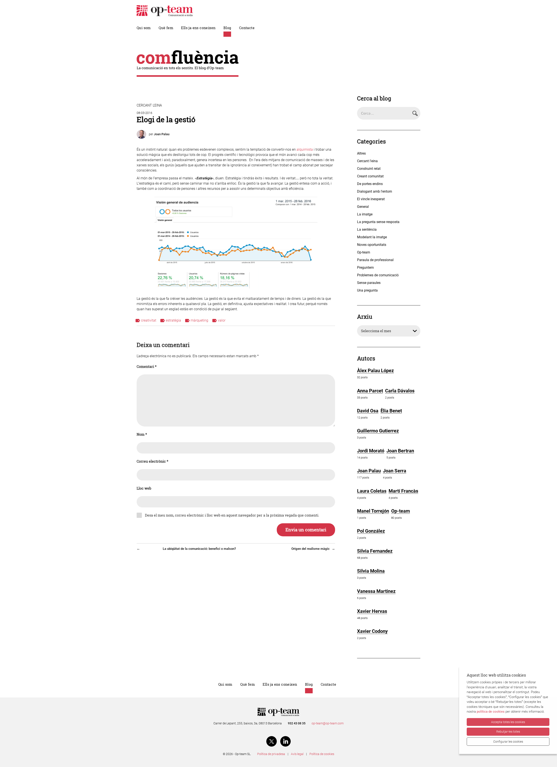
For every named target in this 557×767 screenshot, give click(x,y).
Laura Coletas (371, 491)
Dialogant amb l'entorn (374, 191)
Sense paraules (369, 283)
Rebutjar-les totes (508, 731)
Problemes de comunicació (378, 275)
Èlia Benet (391, 411)
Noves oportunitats (371, 245)
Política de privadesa (271, 754)
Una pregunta (367, 290)
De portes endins (370, 184)
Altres (361, 153)
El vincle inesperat (371, 199)
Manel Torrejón (373, 511)
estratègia (173, 320)
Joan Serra (394, 471)
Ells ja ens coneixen (198, 27)
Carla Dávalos (399, 391)
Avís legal (297, 754)
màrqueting (199, 320)
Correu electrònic (152, 461)
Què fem (166, 27)
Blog (227, 27)
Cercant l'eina (149, 105)
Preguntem (365, 267)
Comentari (146, 366)
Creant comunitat (370, 176)
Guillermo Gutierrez (378, 431)
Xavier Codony (372, 631)
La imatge (364, 214)
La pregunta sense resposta (378, 222)
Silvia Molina (371, 571)
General (363, 207)
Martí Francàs (403, 491)
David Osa (367, 411)
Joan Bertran (400, 451)
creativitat (148, 320)
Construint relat (369, 169)
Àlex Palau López (375, 370)
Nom (142, 434)
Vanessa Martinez (376, 591)
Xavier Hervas (372, 611)
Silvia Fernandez (375, 551)
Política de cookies (321, 754)
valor (221, 320)
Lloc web (144, 488)
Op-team (363, 252)
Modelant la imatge (372, 237)
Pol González (371, 531)
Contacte (247, 27)
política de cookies (491, 712)
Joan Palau (161, 134)
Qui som (144, 27)
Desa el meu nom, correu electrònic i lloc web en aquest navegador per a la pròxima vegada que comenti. (232, 515)
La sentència (367, 229)
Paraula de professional (375, 260)
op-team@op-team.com (328, 723)
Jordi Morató (370, 451)
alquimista (305, 149)
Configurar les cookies (508, 741)
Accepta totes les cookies (508, 722)
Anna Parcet (370, 391)
